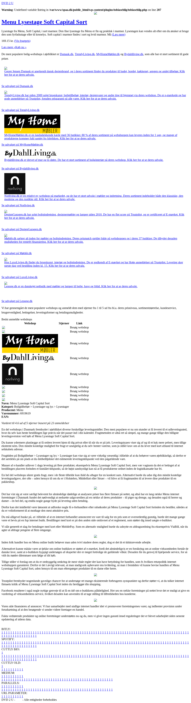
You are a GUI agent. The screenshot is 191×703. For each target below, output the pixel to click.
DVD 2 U (7, 3)
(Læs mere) (118, 34)
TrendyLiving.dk (85, 54)
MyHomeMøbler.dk (108, 54)
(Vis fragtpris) (22, 40)
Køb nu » (20, 47)
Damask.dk (66, 54)
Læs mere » (8, 47)
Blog (19, 699)
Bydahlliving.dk (133, 54)
